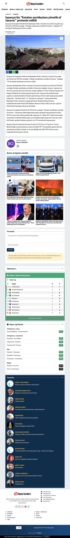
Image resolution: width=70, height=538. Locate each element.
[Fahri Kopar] (10, 416)
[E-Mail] (17, 146)
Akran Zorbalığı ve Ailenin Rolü (24, 426)
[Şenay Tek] (10, 458)
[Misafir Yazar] (10, 450)
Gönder (10, 250)
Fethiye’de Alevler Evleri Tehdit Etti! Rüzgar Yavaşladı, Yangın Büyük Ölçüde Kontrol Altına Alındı (48, 199)
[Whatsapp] (28, 506)
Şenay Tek (18, 457)
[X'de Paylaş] (10, 72)
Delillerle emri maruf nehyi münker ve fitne (28, 476)
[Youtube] (25, 506)
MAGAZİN (39, 517)
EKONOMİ (28, 9)
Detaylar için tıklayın (35, 318)
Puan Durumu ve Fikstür (49, 495)
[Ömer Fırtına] (10, 400)
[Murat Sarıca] (10, 466)
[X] (19, 506)
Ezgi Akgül (18, 424)
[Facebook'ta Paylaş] (7, 72)
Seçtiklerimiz (19, 484)
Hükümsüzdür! (19, 401)
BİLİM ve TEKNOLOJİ (16, 9)
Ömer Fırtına (19, 399)
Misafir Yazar (19, 448)
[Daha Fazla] (16, 72)
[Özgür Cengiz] (10, 441)
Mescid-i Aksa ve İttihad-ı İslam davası (27, 384)
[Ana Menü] (6, 3)
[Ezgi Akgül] (10, 425)
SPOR (36, 9)
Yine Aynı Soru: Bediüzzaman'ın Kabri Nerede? (30, 409)
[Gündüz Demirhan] (10, 474)
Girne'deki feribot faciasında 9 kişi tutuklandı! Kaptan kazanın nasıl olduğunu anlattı (20, 175)
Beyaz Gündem (22, 142)
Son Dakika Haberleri (49, 499)
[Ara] (64, 4)
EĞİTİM (49, 9)
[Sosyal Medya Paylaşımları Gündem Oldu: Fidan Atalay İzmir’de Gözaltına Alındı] (20, 188)
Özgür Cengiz (20, 440)
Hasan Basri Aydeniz (22, 432)
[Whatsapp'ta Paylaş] (13, 72)
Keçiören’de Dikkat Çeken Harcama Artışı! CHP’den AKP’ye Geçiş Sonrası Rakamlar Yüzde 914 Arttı (49, 223)
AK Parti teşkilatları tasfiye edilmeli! (26, 459)
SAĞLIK (42, 9)
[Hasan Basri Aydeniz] (10, 433)
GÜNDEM (4, 9)
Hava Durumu (47, 491)
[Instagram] (22, 506)
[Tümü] (62, 269)
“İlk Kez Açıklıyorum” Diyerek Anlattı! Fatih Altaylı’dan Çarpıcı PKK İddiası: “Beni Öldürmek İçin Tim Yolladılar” (20, 223)
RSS (19, 527)
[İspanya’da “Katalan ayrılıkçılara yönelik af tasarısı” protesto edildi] (35, 52)
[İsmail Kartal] (10, 483)
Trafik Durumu (47, 493)
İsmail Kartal (19, 482)
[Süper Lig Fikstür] (62, 324)
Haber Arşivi (46, 501)
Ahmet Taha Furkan (21, 382)
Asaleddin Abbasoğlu (22, 390)
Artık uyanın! (19, 467)
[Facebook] (16, 506)
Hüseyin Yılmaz (20, 407)
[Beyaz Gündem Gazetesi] (34, 3)
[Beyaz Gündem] (11, 143)
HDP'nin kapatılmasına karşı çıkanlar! (26, 418)
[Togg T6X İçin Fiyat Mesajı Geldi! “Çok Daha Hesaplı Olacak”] (49, 164)
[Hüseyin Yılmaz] (10, 408)
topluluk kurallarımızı (22, 255)
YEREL (8, 519)
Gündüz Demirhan (21, 473)
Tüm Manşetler (47, 497)
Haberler (8, 14)
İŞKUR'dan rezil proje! (22, 442)
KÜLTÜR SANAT (58, 9)
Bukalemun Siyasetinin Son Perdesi (26, 393)
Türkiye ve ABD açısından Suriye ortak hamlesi (29, 434)
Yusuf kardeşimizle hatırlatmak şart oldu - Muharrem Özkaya (34, 451)
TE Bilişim (39, 533)
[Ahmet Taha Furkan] (10, 383)
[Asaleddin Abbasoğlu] (10, 392)
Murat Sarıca (19, 465)
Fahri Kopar (19, 415)
